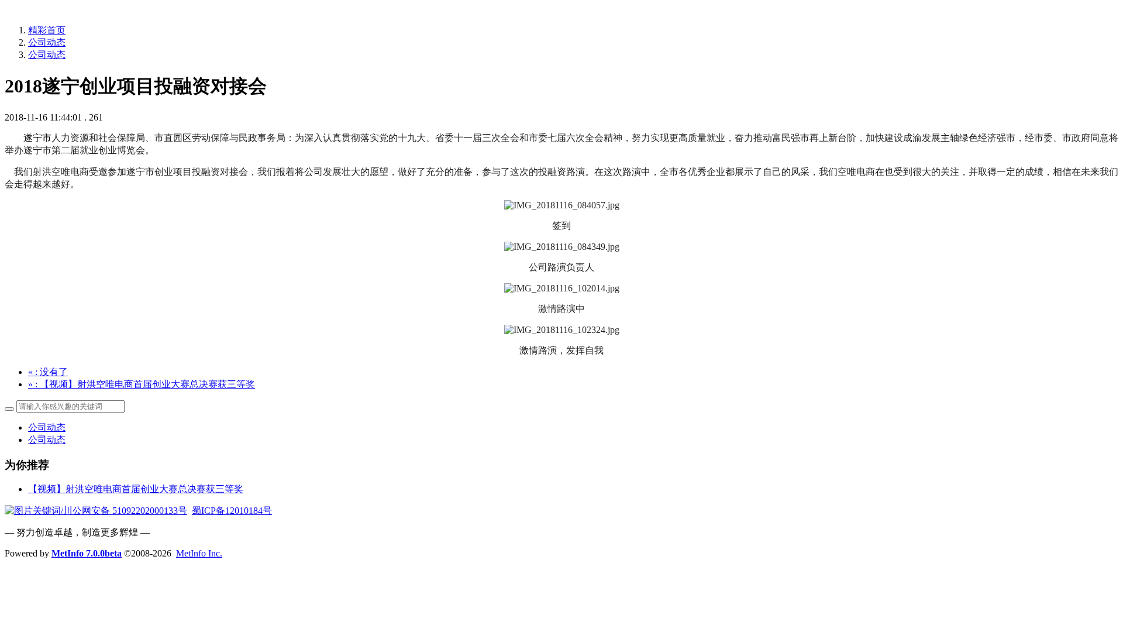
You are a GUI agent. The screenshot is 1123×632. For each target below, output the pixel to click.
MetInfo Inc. (199, 553)
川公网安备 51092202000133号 (125, 511)
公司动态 (47, 42)
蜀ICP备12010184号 (232, 511)
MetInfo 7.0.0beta (86, 553)
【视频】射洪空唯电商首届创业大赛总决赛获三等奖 (135, 489)
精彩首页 (47, 30)
